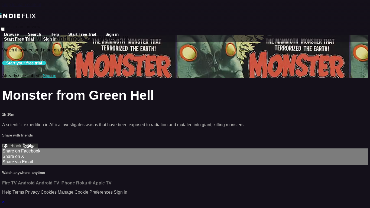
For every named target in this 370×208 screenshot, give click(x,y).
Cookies (49, 192)
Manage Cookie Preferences (86, 192)
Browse (12, 34)
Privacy (33, 192)
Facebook (12, 146)
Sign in (112, 34)
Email (32, 146)
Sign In (50, 39)
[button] (3, 29)
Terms (18, 192)
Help (54, 34)
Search (35, 34)
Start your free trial (24, 63)
